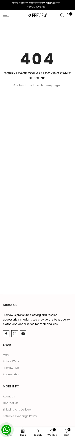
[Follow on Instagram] (14, 333)
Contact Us (10, 403)
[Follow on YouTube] (23, 333)
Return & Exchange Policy (20, 416)
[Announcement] (36, 5)
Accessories (11, 374)
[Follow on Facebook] (6, 333)
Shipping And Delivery (17, 409)
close (70, 4)
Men (6, 355)
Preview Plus (11, 368)
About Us (9, 396)
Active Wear (11, 361)
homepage (51, 85)
